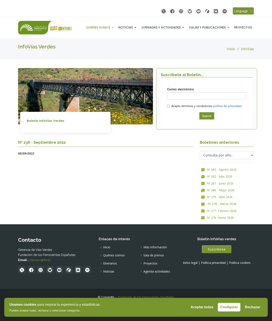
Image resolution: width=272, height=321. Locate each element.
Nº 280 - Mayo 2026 (219, 190)
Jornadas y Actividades (161, 27)
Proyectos (243, 27)
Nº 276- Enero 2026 (219, 218)
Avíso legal (190, 262)
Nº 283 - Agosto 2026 (221, 170)
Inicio (231, 49)
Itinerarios (110, 263)
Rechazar (252, 307)
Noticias (125, 27)
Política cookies (240, 262)
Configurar (229, 307)
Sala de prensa (153, 255)
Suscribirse (217, 249)
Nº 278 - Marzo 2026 (220, 204)
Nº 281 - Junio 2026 (219, 183)
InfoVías (247, 49)
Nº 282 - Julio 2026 (218, 176)
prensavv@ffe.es (39, 260)
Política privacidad (213, 262)
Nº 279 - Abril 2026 (218, 197)
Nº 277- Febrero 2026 (221, 211)
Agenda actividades (156, 271)
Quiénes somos (98, 27)
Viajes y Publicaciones (207, 27)
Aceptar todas (202, 307)
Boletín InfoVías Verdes (45, 120)
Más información (155, 247)
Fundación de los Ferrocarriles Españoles (146, 297)
